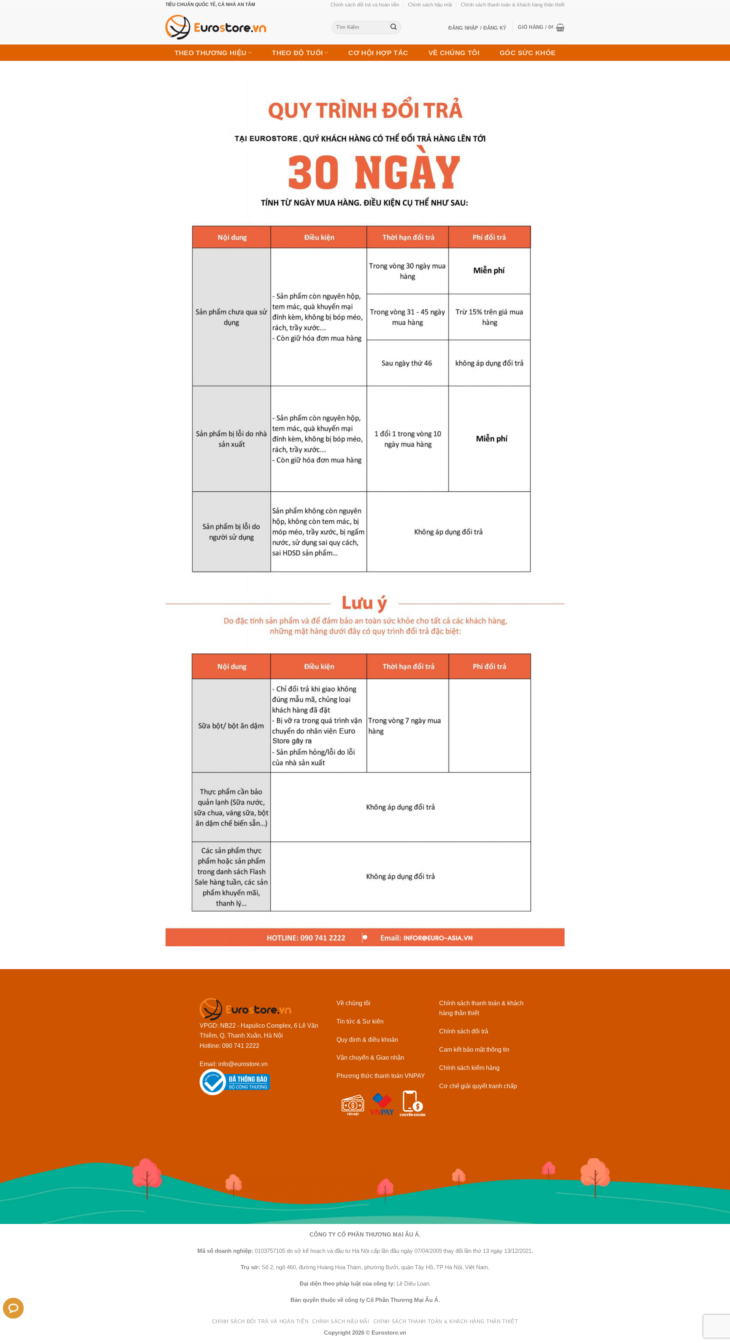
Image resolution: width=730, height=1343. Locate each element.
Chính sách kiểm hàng (469, 1067)
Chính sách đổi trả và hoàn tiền (364, 5)
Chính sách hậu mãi (430, 5)
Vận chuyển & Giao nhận (370, 1057)
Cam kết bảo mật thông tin (474, 1049)
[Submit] (393, 27)
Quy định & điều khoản (367, 1039)
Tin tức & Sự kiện (360, 1021)
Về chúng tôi (353, 1003)
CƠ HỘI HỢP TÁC (378, 53)
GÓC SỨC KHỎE (527, 53)
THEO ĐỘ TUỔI (297, 53)
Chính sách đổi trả (463, 1031)
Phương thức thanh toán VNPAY (380, 1075)
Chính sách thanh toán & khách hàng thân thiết (513, 5)
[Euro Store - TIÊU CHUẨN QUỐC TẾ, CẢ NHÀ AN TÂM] (243, 27)
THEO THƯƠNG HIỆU (211, 53)
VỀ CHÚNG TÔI (453, 53)
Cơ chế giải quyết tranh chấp (478, 1085)
